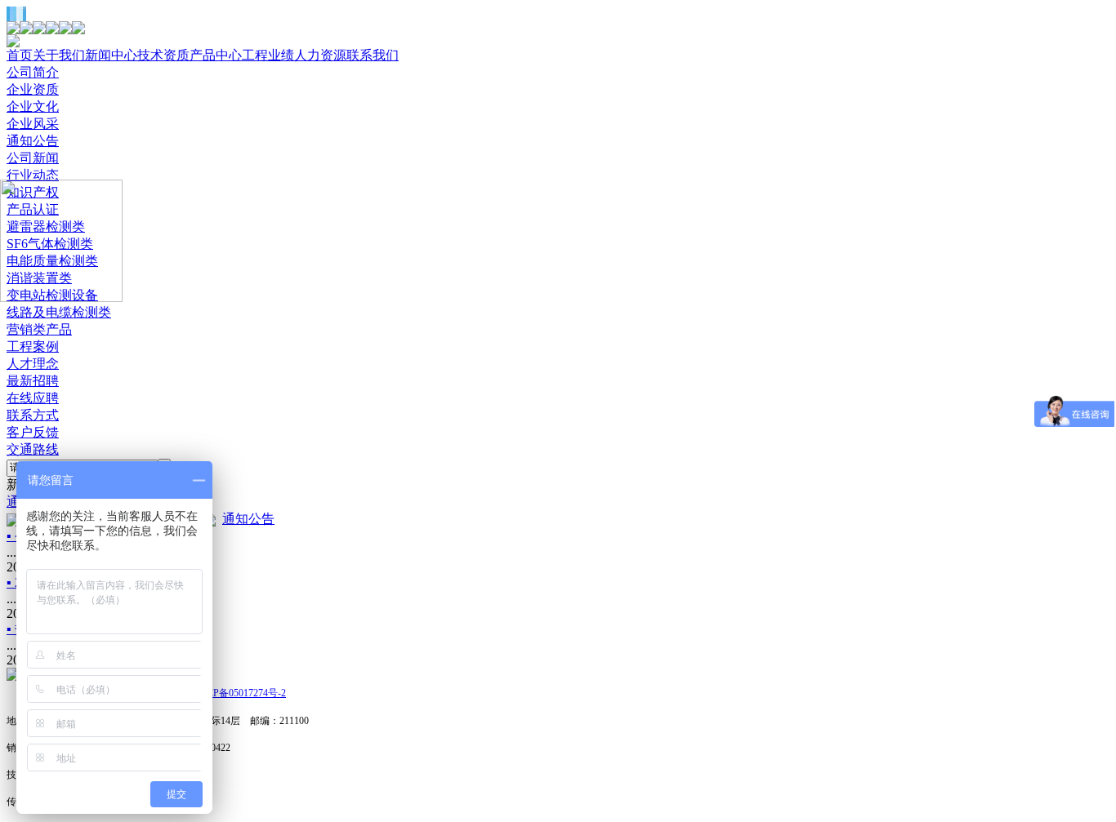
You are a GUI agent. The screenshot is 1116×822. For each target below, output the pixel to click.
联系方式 (33, 415)
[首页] (13, 676)
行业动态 (33, 175)
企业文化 (33, 106)
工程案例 (33, 346)
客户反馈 (33, 432)
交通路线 (33, 449)
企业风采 (33, 124)
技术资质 (163, 55)
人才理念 (33, 364)
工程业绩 (268, 55)
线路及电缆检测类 (59, 312)
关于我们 (59, 55)
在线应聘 (33, 398)
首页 (20, 55)
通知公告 (33, 141)
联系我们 (372, 55)
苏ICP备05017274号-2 (240, 693)
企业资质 (33, 89)
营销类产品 (39, 329)
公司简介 (33, 72)
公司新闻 (33, 158)
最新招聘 (33, 381)
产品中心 (216, 55)
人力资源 (320, 55)
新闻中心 (111, 55)
